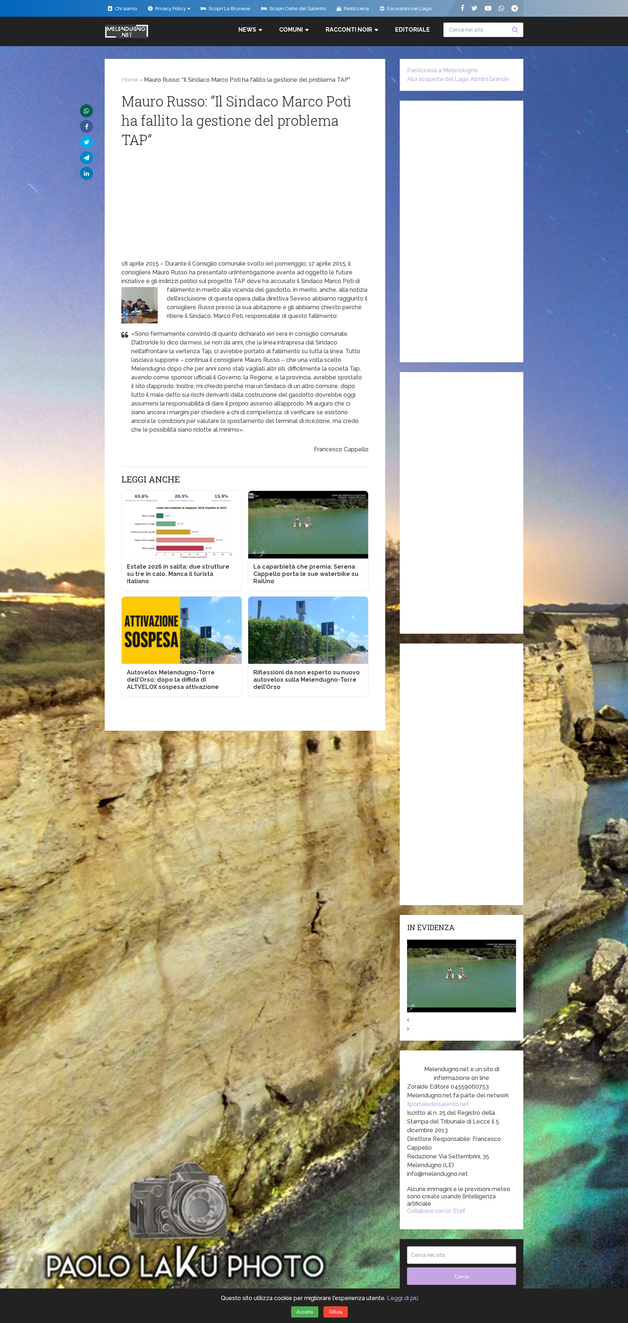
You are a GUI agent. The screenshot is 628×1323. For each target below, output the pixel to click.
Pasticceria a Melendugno (442, 70)
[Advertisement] (245, 205)
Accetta (305, 1312)
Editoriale (412, 29)
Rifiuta (335, 1312)
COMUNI (291, 29)
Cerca (516, 30)
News (247, 29)
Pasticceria (356, 8)
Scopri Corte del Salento (297, 8)
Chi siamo (125, 8)
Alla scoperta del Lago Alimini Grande (458, 79)
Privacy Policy (170, 8)
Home (129, 79)
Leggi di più (402, 1298)
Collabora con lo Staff (436, 1210)
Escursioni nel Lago (408, 8)
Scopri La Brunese (229, 8)
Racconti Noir (349, 29)
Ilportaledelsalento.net (438, 1104)
